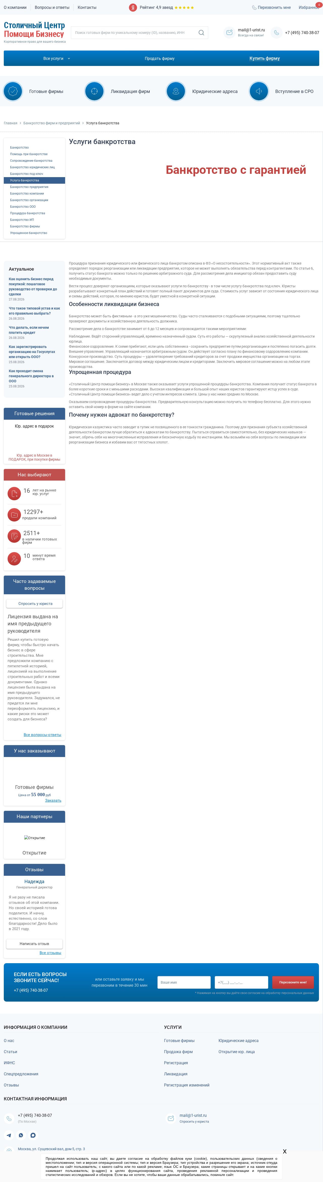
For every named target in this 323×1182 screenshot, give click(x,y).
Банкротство (19, 147)
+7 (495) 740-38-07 (302, 32)
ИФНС (9, 1062)
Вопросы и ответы (52, 7)
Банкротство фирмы (25, 226)
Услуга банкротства (24, 180)
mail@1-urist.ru (193, 1115)
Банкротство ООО (23, 206)
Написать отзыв (34, 943)
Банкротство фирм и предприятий (51, 123)
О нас (9, 1040)
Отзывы (11, 1085)
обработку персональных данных (289, 993)
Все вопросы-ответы (42, 734)
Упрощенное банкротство (28, 233)
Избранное (309, 7)
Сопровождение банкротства (31, 160)
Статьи (10, 1051)
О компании (15, 7)
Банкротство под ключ (26, 174)
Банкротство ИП (22, 220)
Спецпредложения (21, 1074)
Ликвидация (175, 1074)
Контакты (87, 7)
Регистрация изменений (186, 1085)
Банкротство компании (27, 193)
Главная (10, 123)
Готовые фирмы (179, 1040)
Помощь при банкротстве (28, 154)
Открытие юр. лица (237, 1051)
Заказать (224, 209)
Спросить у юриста (35, 603)
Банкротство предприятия (29, 187)
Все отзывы (50, 953)
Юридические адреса (239, 1040)
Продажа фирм (178, 1051)
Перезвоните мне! (293, 982)
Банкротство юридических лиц (32, 167)
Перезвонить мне (274, 7)
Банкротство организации (29, 200)
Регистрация (176, 1062)
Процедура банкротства (27, 213)
